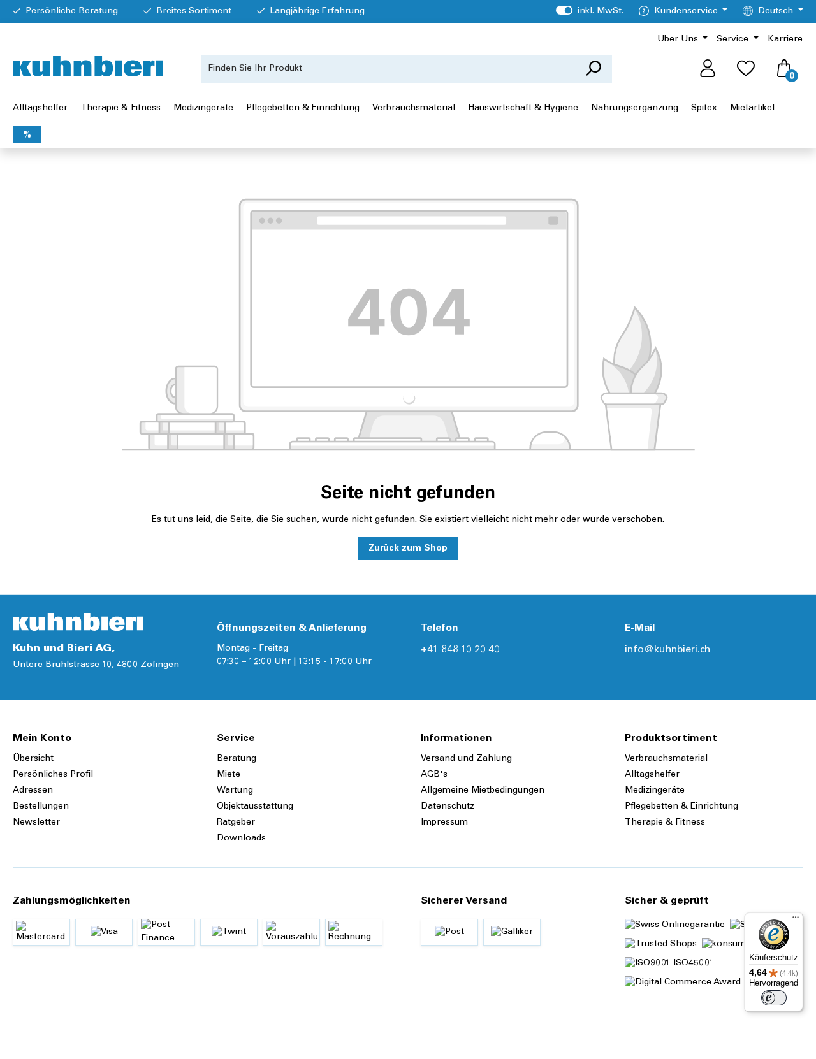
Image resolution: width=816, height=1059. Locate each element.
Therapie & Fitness (665, 822)
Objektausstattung (255, 806)
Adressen (33, 790)
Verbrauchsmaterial (666, 758)
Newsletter (36, 822)
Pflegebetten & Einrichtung (681, 806)
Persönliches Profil (53, 774)
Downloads (241, 838)
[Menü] (795, 920)
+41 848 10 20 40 (460, 650)
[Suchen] (593, 69)
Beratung (236, 758)
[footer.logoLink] (78, 622)
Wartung (235, 790)
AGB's (434, 774)
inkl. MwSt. (589, 11)
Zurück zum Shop (408, 548)
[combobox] (388, 69)
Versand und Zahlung (466, 758)
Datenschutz (447, 806)
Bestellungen (41, 806)
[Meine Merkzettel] (746, 69)
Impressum (444, 822)
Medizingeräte (655, 790)
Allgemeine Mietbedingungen (482, 790)
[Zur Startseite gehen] (88, 66)
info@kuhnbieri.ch (667, 650)
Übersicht (33, 758)
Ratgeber (236, 822)
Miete (228, 774)
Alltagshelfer (652, 774)
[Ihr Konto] (707, 69)
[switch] (774, 997)
